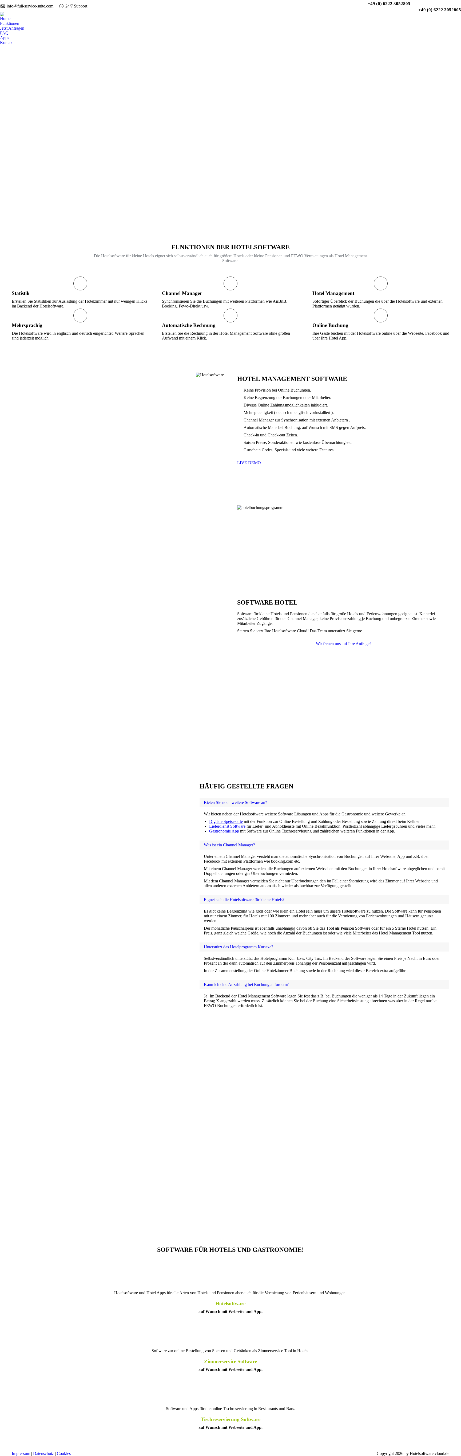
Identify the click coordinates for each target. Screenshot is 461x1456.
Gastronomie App (224, 831)
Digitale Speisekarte (226, 821)
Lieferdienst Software (227, 826)
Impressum (21, 1453)
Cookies (64, 1453)
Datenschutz (43, 1453)
